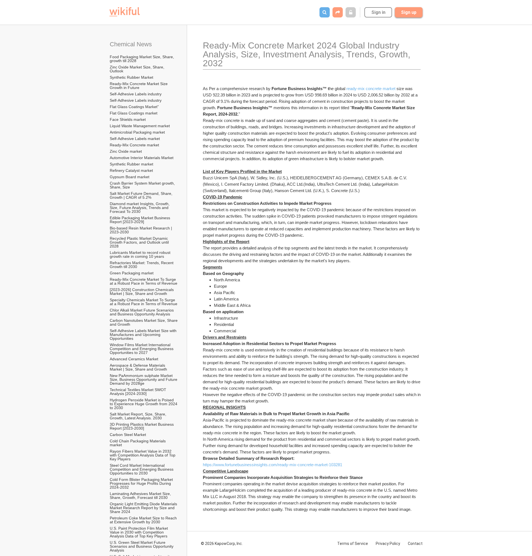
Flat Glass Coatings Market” (134, 106)
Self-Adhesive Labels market (135, 138)
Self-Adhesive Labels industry (136, 94)
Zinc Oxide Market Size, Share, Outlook (137, 69)
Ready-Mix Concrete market (134, 145)
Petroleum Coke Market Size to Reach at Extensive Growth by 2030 (144, 520)
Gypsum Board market (130, 177)
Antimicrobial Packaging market (137, 132)
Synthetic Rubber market (131, 164)
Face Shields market (128, 119)
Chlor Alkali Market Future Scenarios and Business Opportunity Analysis (142, 312)
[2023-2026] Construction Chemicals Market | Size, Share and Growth (142, 291)
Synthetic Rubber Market (131, 77)
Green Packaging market (132, 273)
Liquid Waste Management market (140, 126)
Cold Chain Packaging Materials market (138, 443)
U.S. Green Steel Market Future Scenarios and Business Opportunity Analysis (142, 546)
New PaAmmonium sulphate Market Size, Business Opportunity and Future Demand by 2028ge (144, 379)
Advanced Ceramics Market (134, 359)
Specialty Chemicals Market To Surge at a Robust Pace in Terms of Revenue (143, 302)
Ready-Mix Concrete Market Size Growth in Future (139, 85)
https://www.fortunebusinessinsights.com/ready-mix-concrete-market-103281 (272, 464)
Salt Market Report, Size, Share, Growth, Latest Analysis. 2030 (138, 416)
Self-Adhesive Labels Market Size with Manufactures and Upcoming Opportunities (144, 334)
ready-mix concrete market (370, 88)
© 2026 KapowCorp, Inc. (222, 543)
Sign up (408, 12)
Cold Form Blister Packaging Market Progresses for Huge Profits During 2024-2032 (142, 483)
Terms (352, 543)
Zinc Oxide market (126, 151)
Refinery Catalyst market (131, 170)
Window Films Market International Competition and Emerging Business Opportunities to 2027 (142, 349)
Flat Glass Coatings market (133, 113)
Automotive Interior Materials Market (141, 157)
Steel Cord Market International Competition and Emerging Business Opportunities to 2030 (142, 469)
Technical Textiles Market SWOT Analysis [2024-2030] (138, 391)
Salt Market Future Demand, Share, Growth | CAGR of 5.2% (141, 195)
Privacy (388, 543)
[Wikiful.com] (124, 11)
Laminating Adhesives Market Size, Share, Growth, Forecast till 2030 (141, 495)
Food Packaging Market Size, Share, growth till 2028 (142, 59)
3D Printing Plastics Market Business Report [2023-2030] (142, 426)
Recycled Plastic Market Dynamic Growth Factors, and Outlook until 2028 (140, 242)
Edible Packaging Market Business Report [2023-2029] (140, 220)
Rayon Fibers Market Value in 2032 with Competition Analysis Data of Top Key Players (143, 455)
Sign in (378, 12)
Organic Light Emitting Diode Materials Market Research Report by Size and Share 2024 (144, 508)
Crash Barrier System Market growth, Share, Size (143, 185)
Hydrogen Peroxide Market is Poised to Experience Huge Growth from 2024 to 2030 (144, 404)
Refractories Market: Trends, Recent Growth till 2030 (142, 265)
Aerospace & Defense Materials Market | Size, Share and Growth (138, 367)
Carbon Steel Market (128, 434)
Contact (415, 543)
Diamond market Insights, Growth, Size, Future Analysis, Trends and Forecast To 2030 (140, 208)
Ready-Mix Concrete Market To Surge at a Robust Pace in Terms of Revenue (143, 281)
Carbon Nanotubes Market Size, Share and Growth (144, 322)
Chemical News (131, 44)
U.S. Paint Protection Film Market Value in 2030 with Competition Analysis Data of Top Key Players (139, 532)
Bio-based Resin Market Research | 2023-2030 (141, 230)
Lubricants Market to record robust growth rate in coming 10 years (141, 254)
